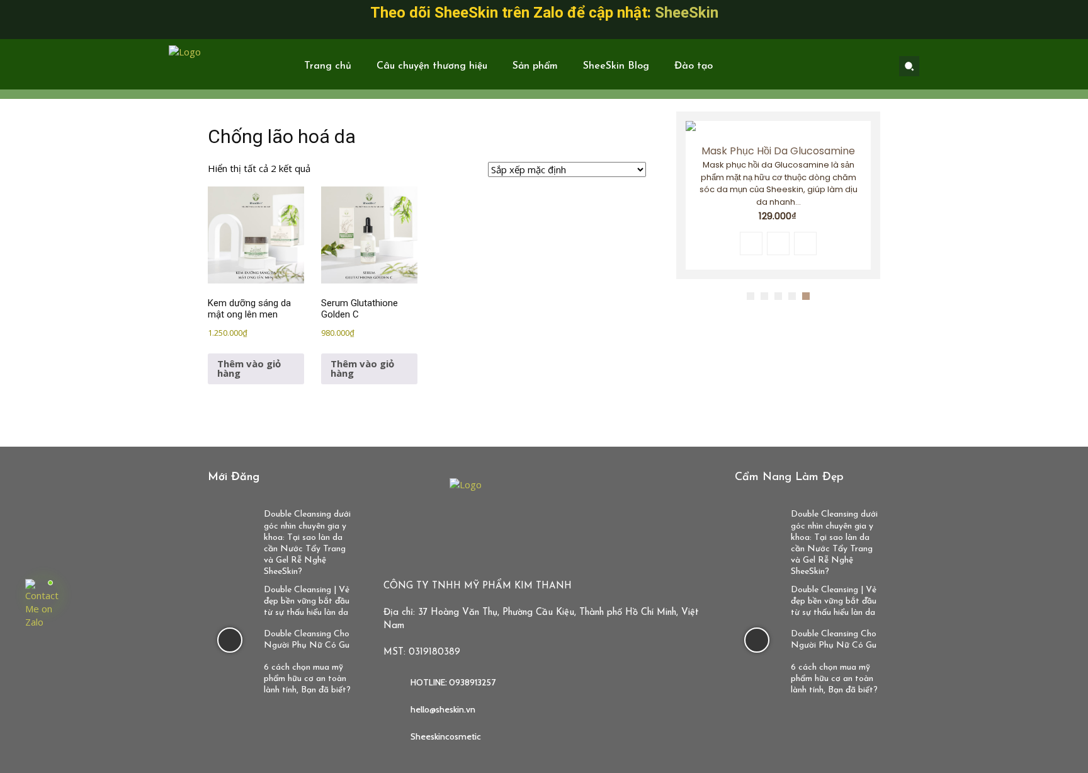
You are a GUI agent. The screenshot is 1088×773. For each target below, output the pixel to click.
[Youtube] (876, 66)
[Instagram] (837, 66)
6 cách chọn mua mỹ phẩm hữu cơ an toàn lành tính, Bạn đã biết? (307, 679)
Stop (874, 287)
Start (864, 287)
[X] (857, 66)
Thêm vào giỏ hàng (249, 368)
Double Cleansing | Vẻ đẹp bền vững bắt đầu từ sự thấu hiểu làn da (306, 601)
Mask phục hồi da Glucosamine (778, 151)
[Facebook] (817, 66)
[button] (909, 66)
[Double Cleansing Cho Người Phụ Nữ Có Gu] (229, 640)
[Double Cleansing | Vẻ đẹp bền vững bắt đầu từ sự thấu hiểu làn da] (229, 600)
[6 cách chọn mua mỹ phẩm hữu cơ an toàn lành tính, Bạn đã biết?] (229, 677)
